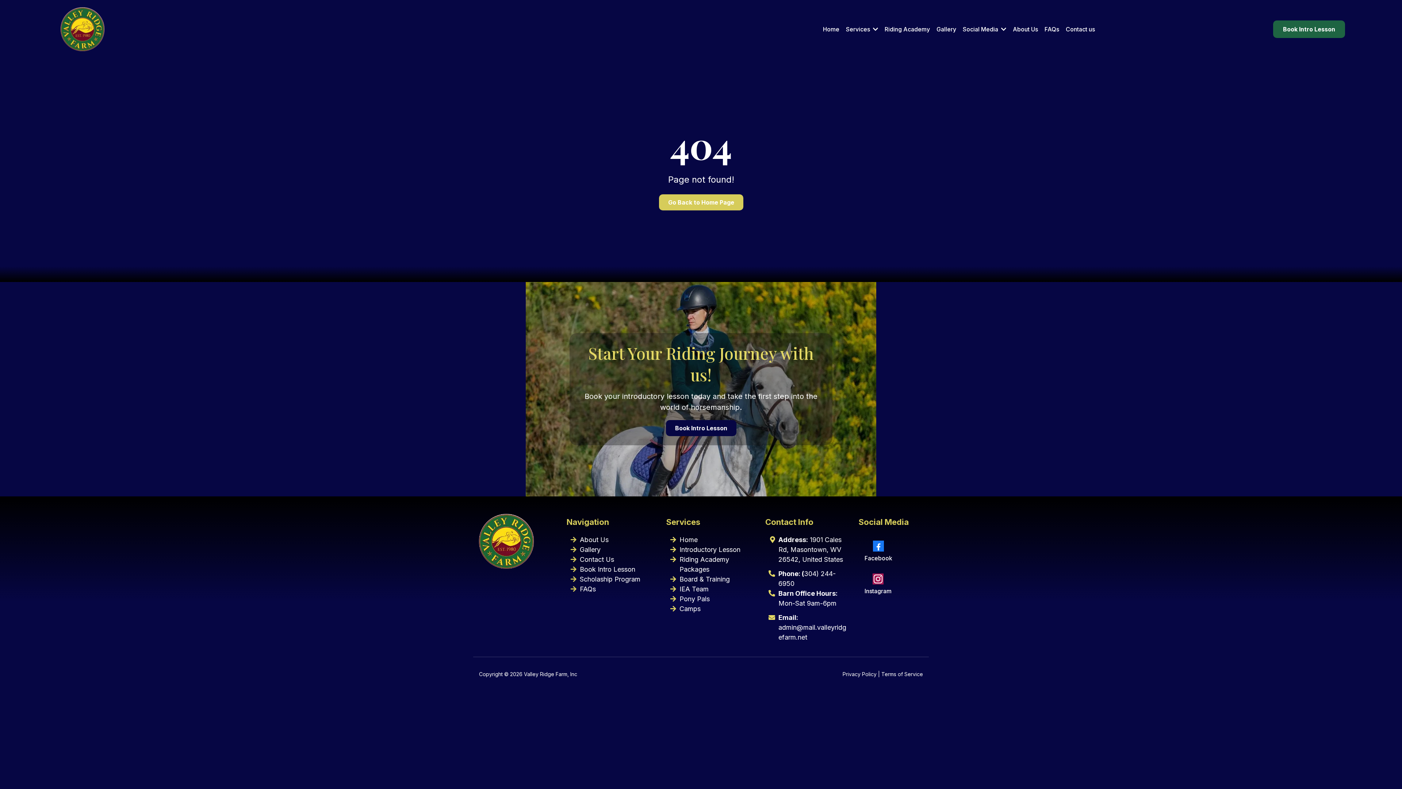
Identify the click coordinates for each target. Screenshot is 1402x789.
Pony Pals (694, 599)
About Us (594, 540)
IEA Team (694, 589)
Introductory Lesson (709, 549)
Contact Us (597, 559)
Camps (690, 609)
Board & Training (704, 579)
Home (688, 540)
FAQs (588, 589)
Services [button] (859, 29)
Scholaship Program (610, 579)
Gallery (590, 549)
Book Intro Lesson (607, 569)
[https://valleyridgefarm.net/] (82, 29)
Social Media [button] (981, 29)
